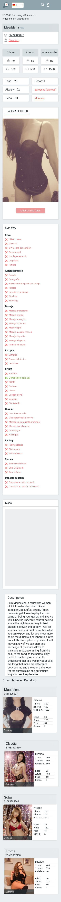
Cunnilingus (14, 430)
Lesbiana (13, 363)
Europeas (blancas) (45, 89)
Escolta (12, 275)
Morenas (40, 98)
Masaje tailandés (17, 323)
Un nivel (13, 243)
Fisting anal (14, 449)
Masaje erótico (16, 315)
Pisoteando (14, 403)
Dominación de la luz (19, 378)
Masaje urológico (17, 319)
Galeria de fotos (17, 111)
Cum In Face (15, 472)
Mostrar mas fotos (30, 210)
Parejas (12, 288)
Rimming (13, 300)
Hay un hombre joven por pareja (24, 283)
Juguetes (13, 260)
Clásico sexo (15, 239)
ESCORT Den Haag (12, 15)
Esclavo (13, 386)
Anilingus (13, 434)
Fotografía (14, 279)
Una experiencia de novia (21, 417)
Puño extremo (15, 453)
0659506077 (16, 35)
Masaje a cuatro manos (20, 332)
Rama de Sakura (17, 344)
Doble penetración (18, 256)
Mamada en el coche (19, 426)
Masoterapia (15, 327)
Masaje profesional (18, 310)
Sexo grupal (15, 252)
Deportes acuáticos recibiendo (24, 486)
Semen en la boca (17, 463)
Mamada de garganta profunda (24, 422)
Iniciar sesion (49, 4)
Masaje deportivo (17, 336)
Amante (13, 373)
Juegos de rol (16, 395)
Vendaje (13, 399)
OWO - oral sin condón (20, 248)
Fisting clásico (16, 445)
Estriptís (13, 355)
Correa (12, 390)
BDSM (12, 382)
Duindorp (29, 15)
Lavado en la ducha (18, 292)
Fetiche (12, 265)
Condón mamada (17, 413)
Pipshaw (13, 296)
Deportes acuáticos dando (22, 482)
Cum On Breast (16, 468)
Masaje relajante (17, 340)
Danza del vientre (17, 359)
